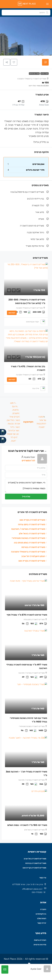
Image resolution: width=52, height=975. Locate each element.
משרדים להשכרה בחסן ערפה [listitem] (31, 524)
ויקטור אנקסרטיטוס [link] (32, 322)
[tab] (45, 62)
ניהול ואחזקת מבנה (35, 232)
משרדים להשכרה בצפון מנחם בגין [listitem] (29, 542)
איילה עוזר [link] (35, 388)
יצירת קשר (41, 923)
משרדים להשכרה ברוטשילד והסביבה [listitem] (28, 551)
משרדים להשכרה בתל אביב (35, 859)
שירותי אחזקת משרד (35, 246)
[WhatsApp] (3, 440)
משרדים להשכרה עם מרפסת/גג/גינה (27, 192)
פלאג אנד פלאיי (37, 239)
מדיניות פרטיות (40, 944)
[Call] (3, 432)
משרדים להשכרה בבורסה (35, 863)
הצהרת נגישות (40, 940)
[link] (26, 279)
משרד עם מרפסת (34, 73)
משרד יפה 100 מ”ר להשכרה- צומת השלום (27, 825)
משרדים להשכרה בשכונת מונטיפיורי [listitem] (28, 538)
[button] (14, 62)
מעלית (41, 219)
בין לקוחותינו (41, 914)
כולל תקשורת (38, 205)
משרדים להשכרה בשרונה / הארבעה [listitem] (28, 529)
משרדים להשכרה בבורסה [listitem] (33, 547)
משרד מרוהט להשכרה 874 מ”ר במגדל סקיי (27, 614)
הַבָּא (25, 421)
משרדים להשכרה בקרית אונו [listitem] (31, 560)
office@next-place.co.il (32, 889)
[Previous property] (41, 422)
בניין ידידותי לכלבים (35, 198)
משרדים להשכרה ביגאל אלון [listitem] (32, 533)
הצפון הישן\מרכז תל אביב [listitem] (33, 556)
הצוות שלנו (41, 918)
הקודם (30, 421)
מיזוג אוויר (39, 212)
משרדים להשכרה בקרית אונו (34, 868)
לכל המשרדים (28, 460)
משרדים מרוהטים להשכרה (32, 225)
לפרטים (11, 313)
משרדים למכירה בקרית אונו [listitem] (32, 520)
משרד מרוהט (44, 73)
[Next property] (13, 422)
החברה (43, 909)
